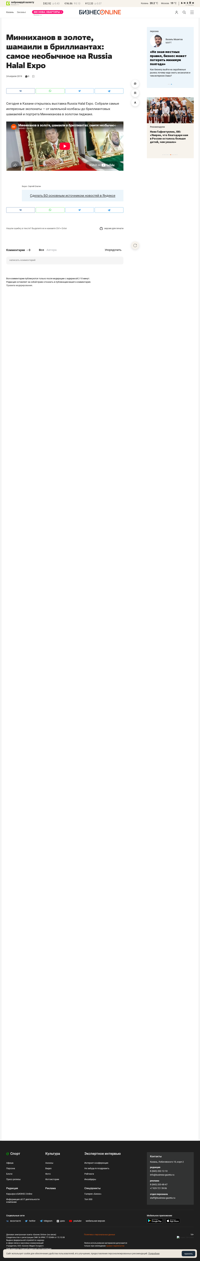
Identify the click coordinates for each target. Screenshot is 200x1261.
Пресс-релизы (13, 1179)
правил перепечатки (115, 1246)
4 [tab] (167, 154)
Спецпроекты (92, 1188)
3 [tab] (171, 84)
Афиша (9, 1163)
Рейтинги (89, 1174)
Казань (144, 3)
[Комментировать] (135, 84)
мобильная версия (95, 1221)
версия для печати (113, 228)
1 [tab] (168, 84)
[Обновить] (135, 245)
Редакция (12, 1188)
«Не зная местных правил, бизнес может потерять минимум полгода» (168, 58)
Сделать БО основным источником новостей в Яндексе (72, 195)
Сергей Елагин (34, 186)
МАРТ (169, 42)
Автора (51, 249)
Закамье (21, 12)
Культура (52, 1154)
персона (154, 31)
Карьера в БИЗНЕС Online (19, 1194)
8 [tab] (173, 154)
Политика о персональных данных (99, 1235)
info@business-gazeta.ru (162, 1175)
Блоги (9, 1174)
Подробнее (154, 1253)
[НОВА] (47, 13)
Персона (10, 1168)
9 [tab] (175, 154)
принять (188, 1253)
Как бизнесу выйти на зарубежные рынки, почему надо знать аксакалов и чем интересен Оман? (170, 72)
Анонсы (49, 1163)
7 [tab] (172, 154)
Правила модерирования (19, 285)
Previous (151, 84)
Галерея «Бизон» (93, 1194)
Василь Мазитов (174, 39)
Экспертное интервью (102, 1154)
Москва (165, 3)
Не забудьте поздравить (96, 1168)
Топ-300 (88, 1199)
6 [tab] (170, 154)
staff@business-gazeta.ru (162, 1198)
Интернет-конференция (96, 1163)
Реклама (50, 1188)
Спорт (15, 1154)
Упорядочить (113, 249)
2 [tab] (164, 154)
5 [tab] (169, 154)
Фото (48, 1174)
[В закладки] (135, 93)
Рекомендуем (157, 127)
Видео (48, 1168)
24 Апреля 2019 (14, 76)
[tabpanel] (170, 56)
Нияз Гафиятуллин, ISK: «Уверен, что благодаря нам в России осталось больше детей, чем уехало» (169, 137)
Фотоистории (52, 1179)
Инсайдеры (90, 1179)
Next (190, 84)
